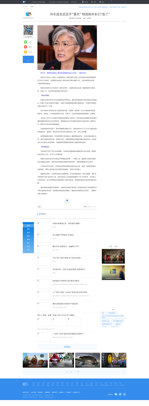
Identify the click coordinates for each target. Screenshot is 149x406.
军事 (67, 383)
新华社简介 (26, 392)
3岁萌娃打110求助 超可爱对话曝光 (66, 280)
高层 (48, 383)
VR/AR (102, 385)
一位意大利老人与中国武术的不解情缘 (48, 2)
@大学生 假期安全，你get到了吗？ (66, 246)
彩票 (53, 385)
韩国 (39, 207)
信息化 (87, 385)
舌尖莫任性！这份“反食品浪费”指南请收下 (69, 269)
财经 (28, 232)
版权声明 (54, 392)
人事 (53, 383)
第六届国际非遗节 (118, 321)
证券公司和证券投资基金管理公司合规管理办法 (113, 316)
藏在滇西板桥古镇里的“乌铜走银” (65, 303)
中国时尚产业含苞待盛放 (28, 2)
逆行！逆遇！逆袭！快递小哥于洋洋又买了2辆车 (56, 315)
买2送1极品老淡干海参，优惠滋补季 (118, 7)
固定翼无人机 (105, 321)
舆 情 (96, 385)
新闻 (28, 229)
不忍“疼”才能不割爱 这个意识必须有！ (67, 258)
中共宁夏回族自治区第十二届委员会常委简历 (73, 2)
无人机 (116, 385)
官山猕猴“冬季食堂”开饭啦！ (64, 235)
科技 (111, 383)
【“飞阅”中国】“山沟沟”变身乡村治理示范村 (70, 292)
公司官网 (33, 392)
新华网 (25, 7)
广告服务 (68, 392)
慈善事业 (118, 324)
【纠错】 (85, 206)
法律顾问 (61, 392)
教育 (106, 383)
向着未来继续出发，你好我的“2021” (67, 223)
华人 (86, 383)
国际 (28, 236)
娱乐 (57, 385)
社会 (28, 246)
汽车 (96, 383)
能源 (115, 383)
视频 (48, 385)
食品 (72, 385)
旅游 (77, 385)
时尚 (62, 385)
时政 (33, 383)
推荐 (28, 226)
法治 (28, 250)
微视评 (106, 385)
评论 (28, 61)
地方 (38, 383)
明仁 (103, 313)
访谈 (72, 383)
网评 (28, 239)
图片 (28, 243)
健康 (82, 385)
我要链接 (47, 392)
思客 (33, 385)
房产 (101, 383)
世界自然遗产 (112, 313)
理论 (57, 383)
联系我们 (40, 392)
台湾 (82, 383)
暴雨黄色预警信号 (107, 324)
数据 (91, 385)
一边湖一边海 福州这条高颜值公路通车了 (68, 333)
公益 (111, 385)
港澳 (77, 383)
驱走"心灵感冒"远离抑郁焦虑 (101, 7)
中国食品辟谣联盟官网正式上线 (85, 7)
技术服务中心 (76, 392)
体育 (67, 385)
